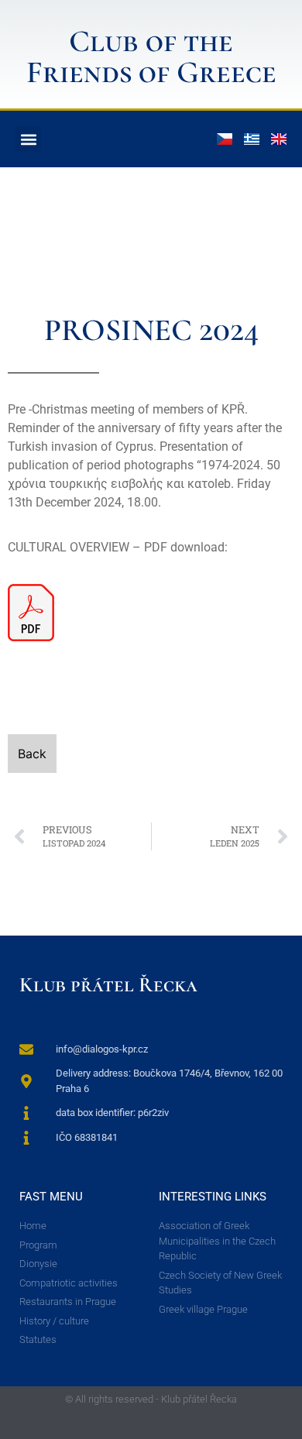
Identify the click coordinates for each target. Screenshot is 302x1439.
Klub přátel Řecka (108, 985)
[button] (28, 139)
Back (32, 753)
